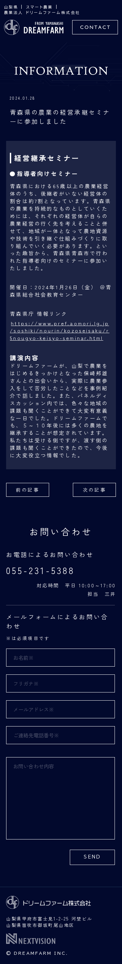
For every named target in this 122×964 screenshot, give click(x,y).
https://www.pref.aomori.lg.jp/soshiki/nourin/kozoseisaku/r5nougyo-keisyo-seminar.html (59, 331)
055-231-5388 (40, 570)
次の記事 (94, 489)
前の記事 (27, 489)
